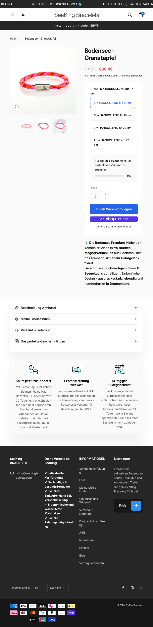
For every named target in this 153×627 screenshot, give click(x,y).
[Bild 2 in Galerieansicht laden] (43, 126)
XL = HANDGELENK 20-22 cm (111, 142)
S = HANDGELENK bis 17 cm (112, 102)
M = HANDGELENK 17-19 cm (112, 115)
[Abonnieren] (136, 506)
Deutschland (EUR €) (24, 587)
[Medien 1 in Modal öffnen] (43, 80)
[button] (12, 14)
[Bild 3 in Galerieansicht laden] (60, 126)
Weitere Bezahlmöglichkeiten (114, 226)
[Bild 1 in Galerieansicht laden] (26, 126)
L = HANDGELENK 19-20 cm (112, 127)
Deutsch (55, 587)
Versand (102, 75)
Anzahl (93, 187)
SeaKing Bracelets (134, 605)
